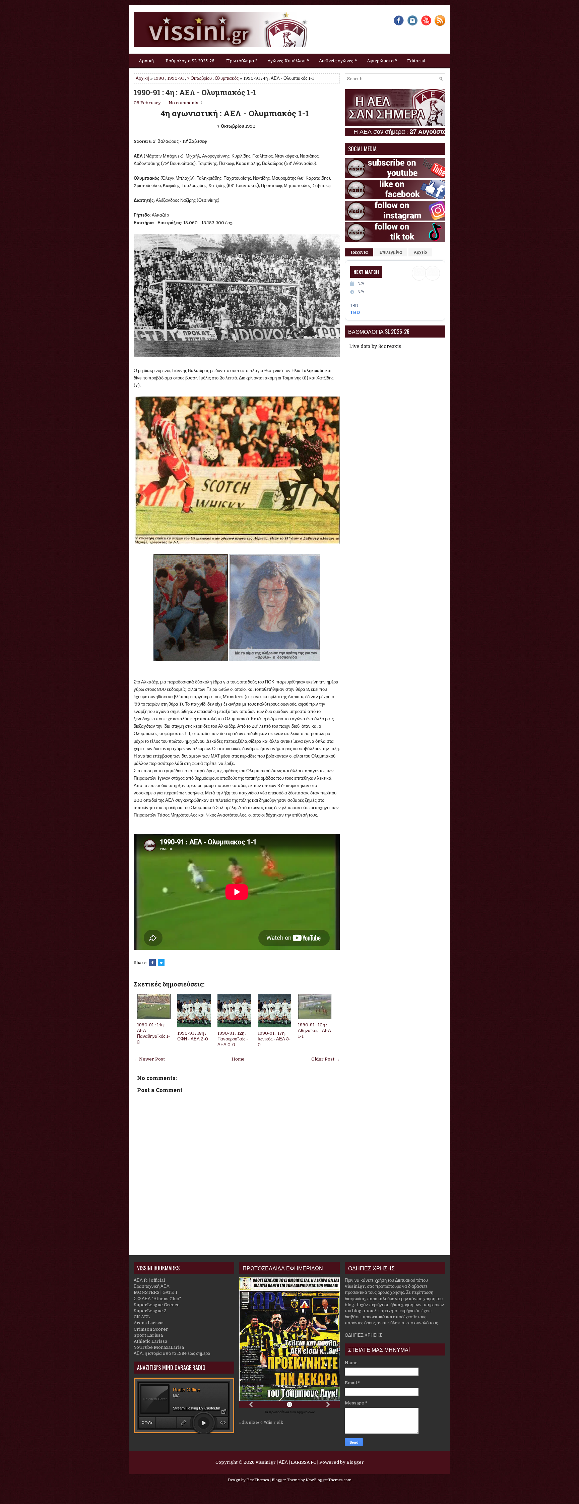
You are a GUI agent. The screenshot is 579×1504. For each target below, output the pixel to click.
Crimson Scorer (151, 1329)
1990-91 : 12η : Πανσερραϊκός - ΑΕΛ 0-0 (232, 1039)
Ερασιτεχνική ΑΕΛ (152, 1286)
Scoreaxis (389, 346)
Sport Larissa (148, 1335)
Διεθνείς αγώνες (338, 60)
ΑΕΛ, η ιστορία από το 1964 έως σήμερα (172, 1353)
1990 (159, 78)
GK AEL (142, 1316)
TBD (355, 312)
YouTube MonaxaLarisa (159, 1347)
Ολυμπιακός (227, 78)
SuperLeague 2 (150, 1310)
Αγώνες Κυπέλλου (288, 60)
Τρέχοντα (359, 252)
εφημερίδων (306, 1412)
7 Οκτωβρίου (199, 78)
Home (238, 1059)
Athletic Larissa (150, 1341)
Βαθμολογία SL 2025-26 (190, 61)
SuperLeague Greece (157, 1304)
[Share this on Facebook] (152, 962)
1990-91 (175, 78)
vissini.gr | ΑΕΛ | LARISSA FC (286, 1462)
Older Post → (325, 1059)
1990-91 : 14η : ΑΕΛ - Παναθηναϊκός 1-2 (153, 1033)
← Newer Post (149, 1059)
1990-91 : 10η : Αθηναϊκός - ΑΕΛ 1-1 (314, 1030)
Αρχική (146, 61)
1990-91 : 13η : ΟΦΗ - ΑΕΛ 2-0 (192, 1036)
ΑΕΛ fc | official (149, 1280)
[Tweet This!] (161, 962)
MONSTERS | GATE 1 (155, 1292)
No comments (183, 102)
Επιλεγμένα (391, 252)
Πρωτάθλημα (241, 60)
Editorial (416, 61)
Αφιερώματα (382, 60)
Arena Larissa (149, 1322)
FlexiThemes (257, 1480)
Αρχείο (420, 252)
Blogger (355, 1462)
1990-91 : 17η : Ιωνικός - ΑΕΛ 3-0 (274, 1039)
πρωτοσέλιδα (279, 1412)
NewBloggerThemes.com (328, 1480)
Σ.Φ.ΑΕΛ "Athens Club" (157, 1298)
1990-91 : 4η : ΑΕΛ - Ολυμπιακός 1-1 (195, 92)
